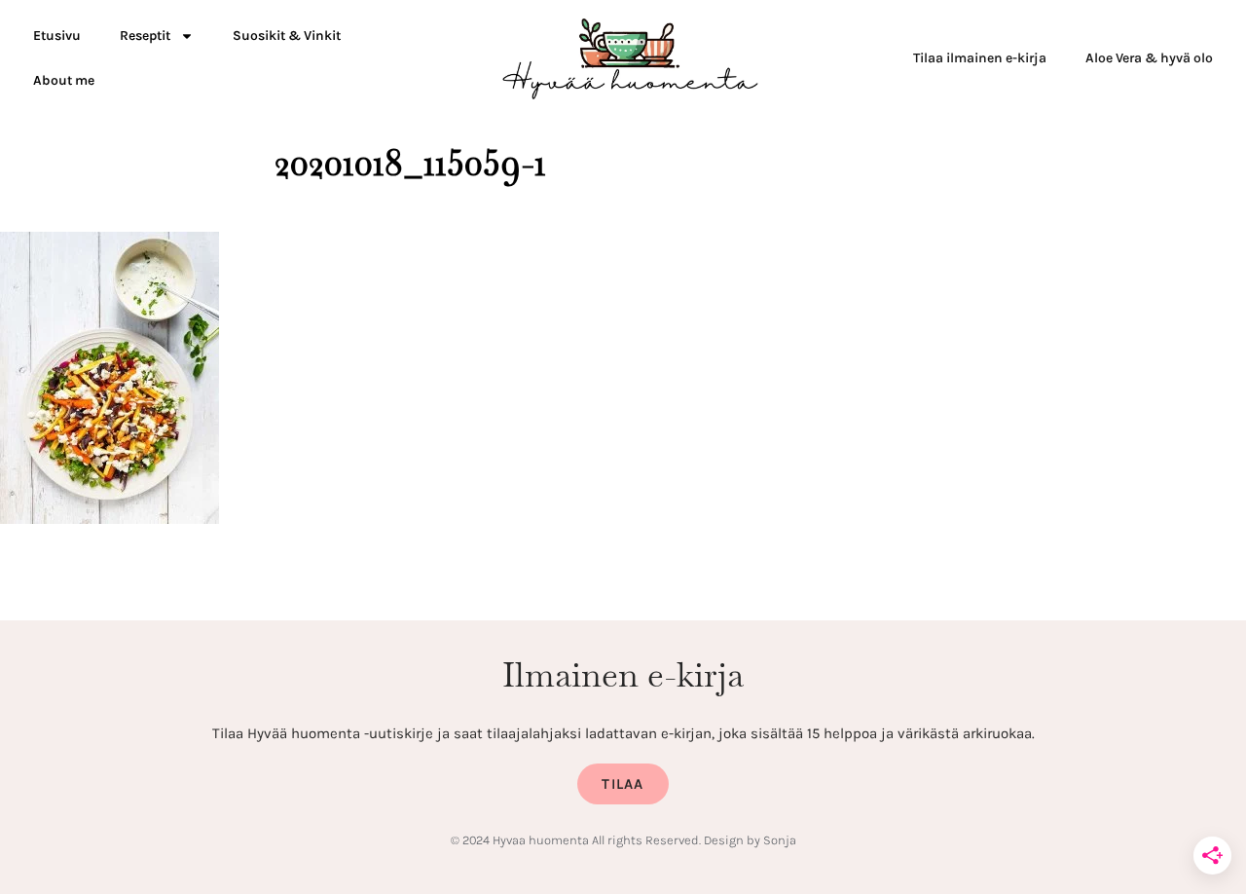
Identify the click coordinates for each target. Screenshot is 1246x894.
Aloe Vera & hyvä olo (1149, 58)
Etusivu (57, 35)
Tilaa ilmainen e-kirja (979, 58)
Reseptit (145, 35)
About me (63, 80)
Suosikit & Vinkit (287, 35)
